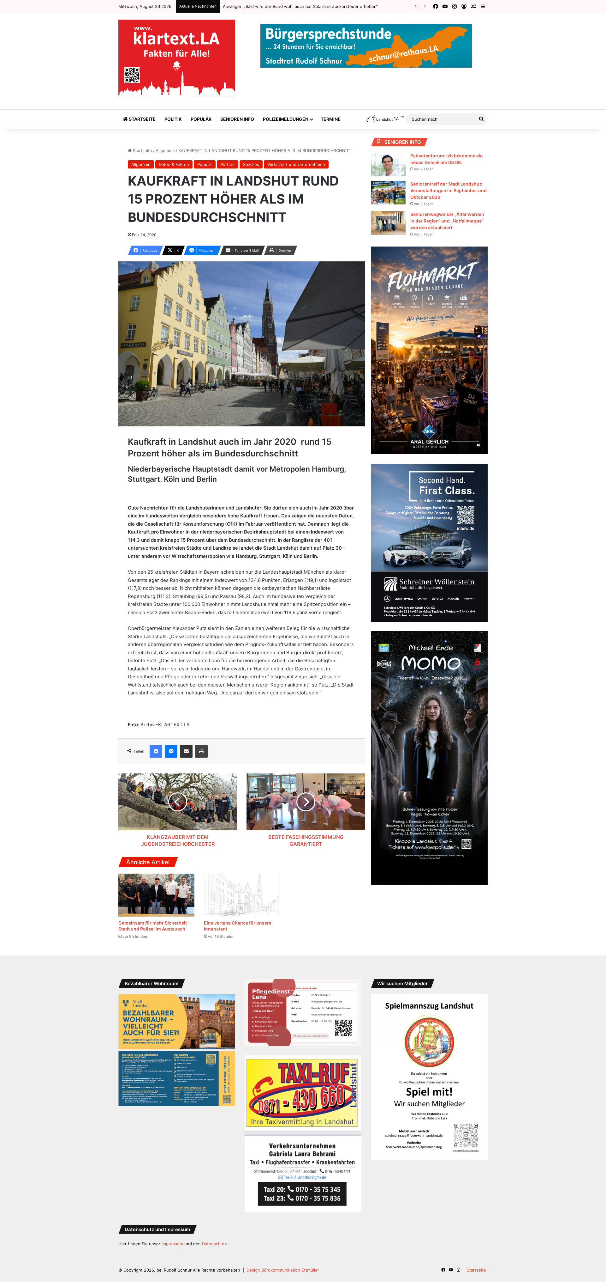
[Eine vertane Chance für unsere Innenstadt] (242, 895)
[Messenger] (171, 751)
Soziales (251, 164)
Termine (331, 119)
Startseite (142, 119)
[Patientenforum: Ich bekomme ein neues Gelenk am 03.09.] (388, 164)
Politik (173, 119)
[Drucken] (201, 751)
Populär (201, 119)
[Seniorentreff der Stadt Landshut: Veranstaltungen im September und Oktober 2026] (388, 193)
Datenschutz (214, 1243)
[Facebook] (156, 751)
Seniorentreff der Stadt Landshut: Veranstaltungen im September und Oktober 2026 (448, 190)
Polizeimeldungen (285, 119)
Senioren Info (237, 119)
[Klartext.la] (176, 58)
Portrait (227, 164)
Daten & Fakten (174, 164)
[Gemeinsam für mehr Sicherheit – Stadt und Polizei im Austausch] (156, 895)
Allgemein (165, 150)
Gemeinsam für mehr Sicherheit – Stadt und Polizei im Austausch (287, 6)
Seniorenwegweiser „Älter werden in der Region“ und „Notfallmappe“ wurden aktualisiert (447, 220)
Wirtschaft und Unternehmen (296, 164)
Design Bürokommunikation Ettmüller (283, 1270)
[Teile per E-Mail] (186, 751)
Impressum (172, 1243)
